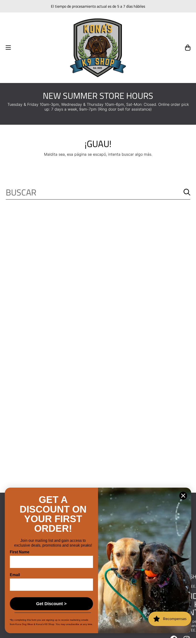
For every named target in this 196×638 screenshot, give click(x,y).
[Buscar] (187, 192)
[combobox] (98, 192)
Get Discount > (51, 603)
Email (15, 575)
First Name (19, 552)
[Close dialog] (183, 495)
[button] (8, 47)
